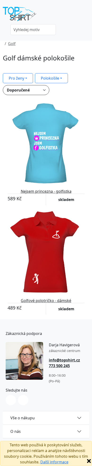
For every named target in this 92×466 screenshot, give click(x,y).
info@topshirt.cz (64, 360)
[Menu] (86, 15)
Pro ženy (16, 78)
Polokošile (50, 78)
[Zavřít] (89, 461)
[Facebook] (23, 400)
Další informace (54, 462)
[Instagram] (11, 400)
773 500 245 (59, 365)
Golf (12, 43)
